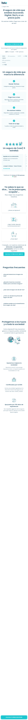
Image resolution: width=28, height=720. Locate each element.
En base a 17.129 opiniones (18, 175)
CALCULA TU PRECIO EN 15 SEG (14, 717)
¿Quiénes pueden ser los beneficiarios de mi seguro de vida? (13, 304)
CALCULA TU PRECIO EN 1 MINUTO (14, 254)
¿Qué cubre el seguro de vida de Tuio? (14, 290)
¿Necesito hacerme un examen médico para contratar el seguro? (12, 282)
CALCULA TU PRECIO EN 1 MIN (14, 44)
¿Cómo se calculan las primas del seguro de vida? (12, 296)
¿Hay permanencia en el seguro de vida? (13, 275)
